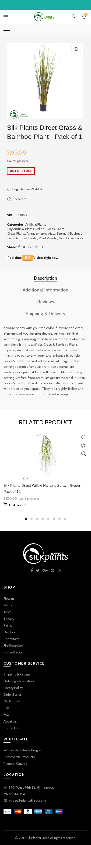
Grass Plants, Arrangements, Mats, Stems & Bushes (43, 233)
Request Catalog (15, 764)
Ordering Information (19, 681)
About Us (10, 721)
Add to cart (17, 505)
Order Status (13, 694)
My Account (12, 701)
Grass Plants (55, 229)
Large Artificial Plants (22, 238)
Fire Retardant (13, 645)
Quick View (83, 454)
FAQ (6, 715)
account (73, 16)
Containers (11, 639)
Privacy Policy (13, 688)
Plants (8, 605)
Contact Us (12, 728)
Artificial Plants (35, 224)
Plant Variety (48, 238)
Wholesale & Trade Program (23, 750)
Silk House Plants (71, 238)
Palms (8, 625)
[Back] (7, 30)
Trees (8, 612)
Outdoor (10, 632)
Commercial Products (19, 757)
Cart (6, 708)
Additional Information (45, 290)
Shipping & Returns (17, 674)
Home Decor (13, 652)
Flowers (9, 598)
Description (45, 278)
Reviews (45, 301)
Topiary (9, 619)
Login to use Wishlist (27, 189)
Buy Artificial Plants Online (25, 229)
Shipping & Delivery (46, 313)
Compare (19, 199)
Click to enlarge (76, 49)
